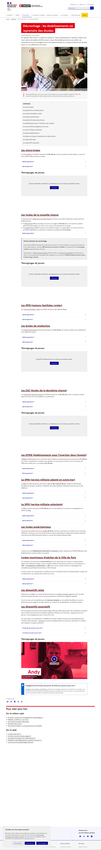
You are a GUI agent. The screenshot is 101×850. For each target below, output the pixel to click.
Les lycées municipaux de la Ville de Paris (21, 738)
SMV (24, 508)
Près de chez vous (76, 15)
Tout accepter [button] (42, 843)
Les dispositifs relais (29, 139)
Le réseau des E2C (13, 734)
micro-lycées (28, 154)
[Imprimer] (7, 701)
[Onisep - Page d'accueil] (25, 6)
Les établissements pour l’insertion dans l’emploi (38, 123)
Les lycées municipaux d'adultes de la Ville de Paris (39, 136)
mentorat (41, 621)
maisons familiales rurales (32, 309)
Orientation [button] (26, 15)
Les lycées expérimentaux (31, 133)
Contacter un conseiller (39, 15)
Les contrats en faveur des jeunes (18, 721)
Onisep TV (73, 4)
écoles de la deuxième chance (33, 394)
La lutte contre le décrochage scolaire (20, 742)
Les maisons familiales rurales (32, 113)
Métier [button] (17, 15)
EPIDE (24, 459)
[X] (18, 701)
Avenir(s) (84, 15)
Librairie (81, 4)
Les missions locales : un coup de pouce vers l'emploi (25, 726)
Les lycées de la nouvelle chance (33, 110)
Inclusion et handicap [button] (52, 15)
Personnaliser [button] (18, 843)
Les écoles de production (31, 117)
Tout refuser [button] (29, 843)
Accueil (7, 19)
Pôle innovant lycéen (40, 253)
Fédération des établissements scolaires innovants (24, 740)
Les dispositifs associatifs (31, 143)
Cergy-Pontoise (29, 228)
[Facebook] (21, 701)
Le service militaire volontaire (32, 130)
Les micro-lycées (28, 107)
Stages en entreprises (83, 846)
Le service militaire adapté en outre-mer (36, 126)
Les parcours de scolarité (65, 846)
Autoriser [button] (54, 187)
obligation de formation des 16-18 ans (36, 689)
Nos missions (90, 4)
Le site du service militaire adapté (18, 736)
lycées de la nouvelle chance (42, 219)
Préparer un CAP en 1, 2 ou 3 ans (18, 719)
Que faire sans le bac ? (15, 724)
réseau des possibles (66, 253)
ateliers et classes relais (64, 594)
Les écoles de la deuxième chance (34, 120)
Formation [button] (9, 15)
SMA (24, 484)
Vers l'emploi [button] (64, 15)
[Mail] (11, 701)
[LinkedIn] (14, 701)
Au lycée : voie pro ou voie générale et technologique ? (25, 717)
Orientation (13, 19)
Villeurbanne (28, 223)
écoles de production (30, 330)
